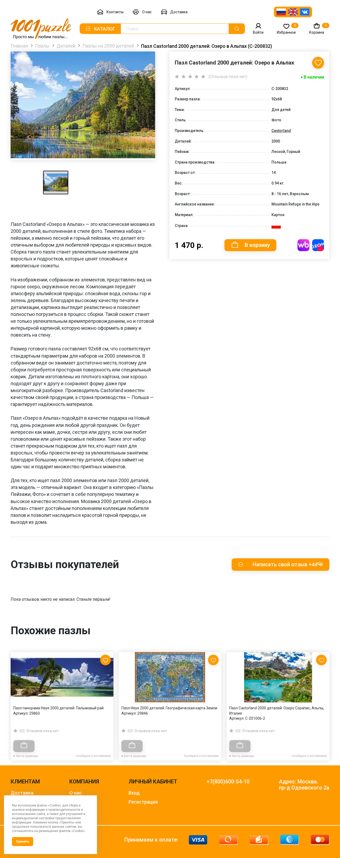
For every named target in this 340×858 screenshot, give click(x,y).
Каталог (104, 29)
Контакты (115, 12)
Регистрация (143, 802)
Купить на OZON (318, 245)
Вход (134, 793)
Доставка (179, 12)
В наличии (314, 77)
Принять (22, 841)
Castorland (281, 130)
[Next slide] (323, 695)
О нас (147, 12)
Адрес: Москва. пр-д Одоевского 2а (304, 785)
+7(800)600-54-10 (228, 782)
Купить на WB (303, 245)
